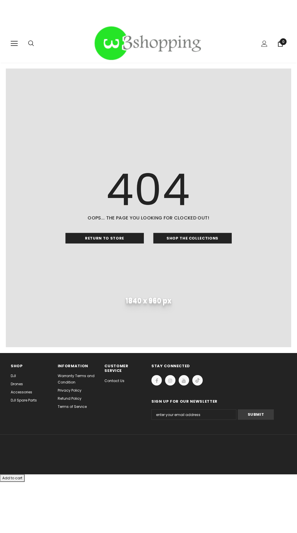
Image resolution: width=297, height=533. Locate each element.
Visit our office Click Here (148, 19)
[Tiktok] (197, 380)
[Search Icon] (37, 43)
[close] (284, 12)
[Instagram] (170, 380)
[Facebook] (156, 380)
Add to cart (12, 478)
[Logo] (149, 43)
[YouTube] (184, 380)
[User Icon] (264, 44)
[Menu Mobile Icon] (14, 43)
